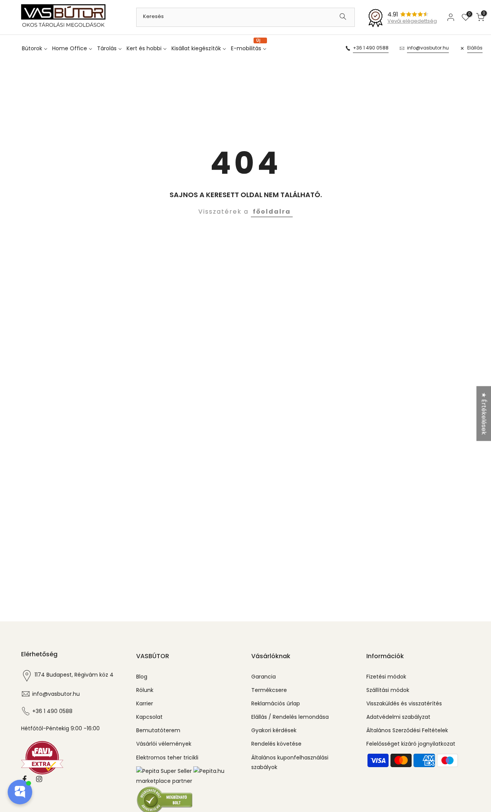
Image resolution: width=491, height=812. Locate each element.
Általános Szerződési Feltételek (407, 730)
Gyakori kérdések (274, 730)
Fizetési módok (386, 676)
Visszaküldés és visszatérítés (404, 703)
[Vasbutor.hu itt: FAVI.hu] (42, 757)
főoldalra (272, 211)
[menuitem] (36, 48)
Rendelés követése (276, 744)
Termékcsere (269, 690)
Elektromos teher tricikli (167, 757)
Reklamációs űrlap (275, 703)
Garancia (263, 676)
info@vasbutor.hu (428, 47)
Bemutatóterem (158, 730)
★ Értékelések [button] (483, 413)
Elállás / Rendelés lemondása (290, 717)
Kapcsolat (149, 717)
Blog (141, 676)
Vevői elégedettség (412, 20)
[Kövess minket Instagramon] (39, 779)
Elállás (475, 47)
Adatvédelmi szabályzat (398, 717)
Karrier (144, 703)
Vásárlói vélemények (163, 744)
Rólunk (144, 690)
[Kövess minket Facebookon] (24, 779)
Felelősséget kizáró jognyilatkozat (410, 744)
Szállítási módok (387, 690)
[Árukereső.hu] (165, 800)
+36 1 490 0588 (371, 47)
